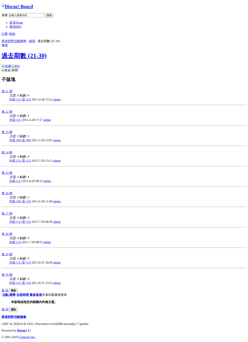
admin (57, 99)
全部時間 (22, 294)
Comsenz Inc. (27, 337)
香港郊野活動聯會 (14, 41)
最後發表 (36, 294)
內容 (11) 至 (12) (20, 99)
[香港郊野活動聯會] (17, 6)
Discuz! (22, 330)
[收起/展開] (10, 70)
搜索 (5, 15)
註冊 (5, 34)
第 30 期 (7, 274)
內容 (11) (15, 120)
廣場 (15, 26)
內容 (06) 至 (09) (20, 140)
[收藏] (6, 66)
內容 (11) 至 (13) (20, 262)
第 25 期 (7, 172)
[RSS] (16, 66)
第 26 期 (7, 193)
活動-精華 (9, 294)
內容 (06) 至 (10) (20, 201)
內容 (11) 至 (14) (20, 283)
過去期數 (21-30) (24, 55)
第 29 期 (7, 254)
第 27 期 (7, 213)
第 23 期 (7, 132)
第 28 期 (7, 234)
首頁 (16, 22)
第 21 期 (7, 91)
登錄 (12, 34)
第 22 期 (7, 111)
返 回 (5, 290)
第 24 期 (7, 152)
